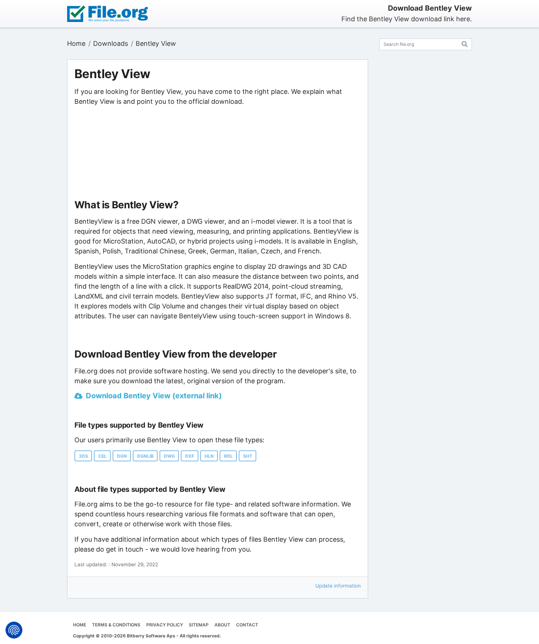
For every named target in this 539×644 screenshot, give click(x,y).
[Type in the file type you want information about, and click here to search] (465, 43)
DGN (122, 456)
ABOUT (222, 624)
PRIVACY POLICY (164, 624)
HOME (79, 624)
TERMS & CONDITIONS (116, 624)
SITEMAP (199, 624)
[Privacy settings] (14, 630)
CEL (102, 456)
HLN (209, 456)
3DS (83, 456)
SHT (247, 456)
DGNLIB (145, 456)
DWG (169, 456)
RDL (228, 456)
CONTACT (247, 624)
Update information (338, 586)
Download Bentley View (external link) (154, 395)
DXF (189, 456)
